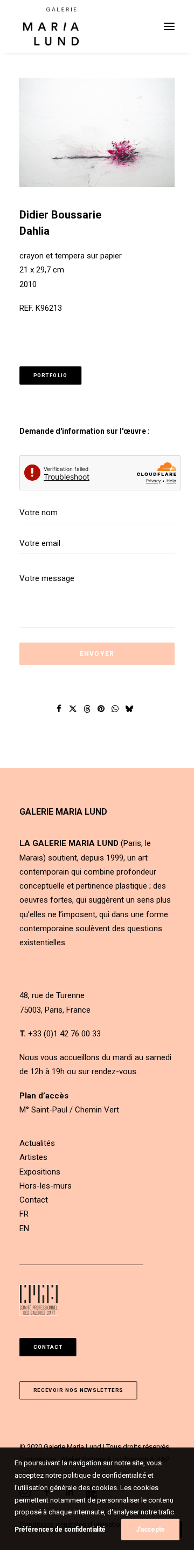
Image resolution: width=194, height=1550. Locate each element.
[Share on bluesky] (129, 708)
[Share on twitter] (73, 708)
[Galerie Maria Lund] (50, 26)
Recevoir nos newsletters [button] (78, 1390)
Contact (33, 1200)
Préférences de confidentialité (60, 1529)
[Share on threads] (87, 708)
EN (24, 1228)
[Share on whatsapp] (115, 708)
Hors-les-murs (45, 1186)
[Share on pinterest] (101, 708)
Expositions (39, 1172)
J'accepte (150, 1529)
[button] (169, 26)
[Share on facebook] (59, 708)
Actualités (37, 1143)
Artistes (33, 1157)
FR (24, 1214)
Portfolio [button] (50, 376)
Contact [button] (48, 1347)
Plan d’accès (43, 1096)
